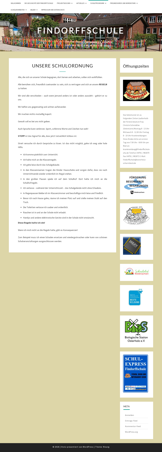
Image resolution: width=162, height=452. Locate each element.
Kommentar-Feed (133, 426)
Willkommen (16, 3)
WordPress (88, 447)
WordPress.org (131, 432)
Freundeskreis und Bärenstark (123, 3)
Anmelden (129, 415)
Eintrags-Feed (131, 420)
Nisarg (106, 447)
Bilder (33, 10)
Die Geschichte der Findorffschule (39, 3)
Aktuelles (80, 3)
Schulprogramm (97, 3)
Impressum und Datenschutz (53, 10)
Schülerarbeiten (18, 10)
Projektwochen (63, 3)
